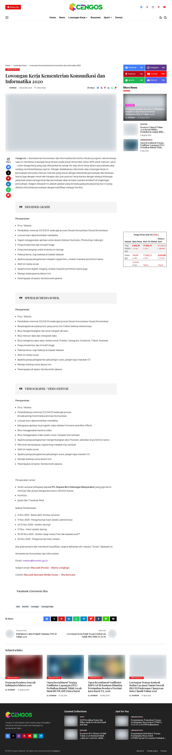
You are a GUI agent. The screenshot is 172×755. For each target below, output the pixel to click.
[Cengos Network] (86, 7)
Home (7, 65)
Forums (164, 751)
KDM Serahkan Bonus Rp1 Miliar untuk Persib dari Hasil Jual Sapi (93, 722)
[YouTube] (164, 7)
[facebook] (141, 7)
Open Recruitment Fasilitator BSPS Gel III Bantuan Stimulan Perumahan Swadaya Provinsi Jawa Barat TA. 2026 (105, 687)
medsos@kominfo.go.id (35, 560)
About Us (140, 751)
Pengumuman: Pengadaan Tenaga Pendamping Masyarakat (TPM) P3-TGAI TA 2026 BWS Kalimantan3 (146, 722)
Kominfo (25, 607)
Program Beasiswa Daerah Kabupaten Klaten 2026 (20, 684)
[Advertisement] (86, 41)
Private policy (152, 751)
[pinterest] (158, 7)
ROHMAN (12, 88)
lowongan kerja (47, 607)
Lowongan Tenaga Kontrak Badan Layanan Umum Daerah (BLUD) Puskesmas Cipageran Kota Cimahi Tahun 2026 (146, 687)
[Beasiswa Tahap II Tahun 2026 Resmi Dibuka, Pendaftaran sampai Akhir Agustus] (130, 129)
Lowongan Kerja (19, 65)
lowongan (35, 607)
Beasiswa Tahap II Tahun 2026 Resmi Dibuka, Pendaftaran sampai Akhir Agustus (151, 130)
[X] (147, 7)
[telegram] (40, 736)
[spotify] (35, 736)
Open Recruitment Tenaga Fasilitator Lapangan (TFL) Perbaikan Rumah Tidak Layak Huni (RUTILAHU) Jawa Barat (153, 147)
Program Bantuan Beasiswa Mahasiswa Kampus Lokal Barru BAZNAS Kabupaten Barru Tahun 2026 (145, 112)
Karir (18, 607)
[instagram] (153, 7)
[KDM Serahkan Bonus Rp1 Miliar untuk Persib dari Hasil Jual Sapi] (71, 721)
